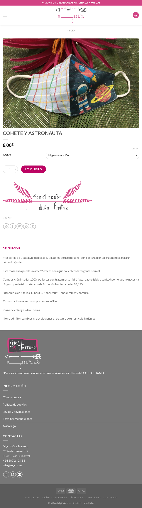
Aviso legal (9, 426)
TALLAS (7, 154)
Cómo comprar (12, 397)
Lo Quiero (33, 169)
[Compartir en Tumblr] (33, 226)
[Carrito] (136, 15)
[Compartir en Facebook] (13, 226)
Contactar (110, 497)
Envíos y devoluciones (16, 411)
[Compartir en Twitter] (19, 226)
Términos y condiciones (17, 418)
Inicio (71, 30)
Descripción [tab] (11, 248)
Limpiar (135, 148)
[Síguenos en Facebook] (6, 474)
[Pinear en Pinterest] (26, 226)
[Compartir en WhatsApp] (6, 226)
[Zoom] (7, 123)
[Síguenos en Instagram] (13, 474)
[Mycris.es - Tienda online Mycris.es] (71, 15)
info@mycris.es (12, 465)
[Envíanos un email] (19, 474)
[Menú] (5, 15)
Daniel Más (88, 503)
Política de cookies (15, 404)
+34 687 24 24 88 (14, 460)
